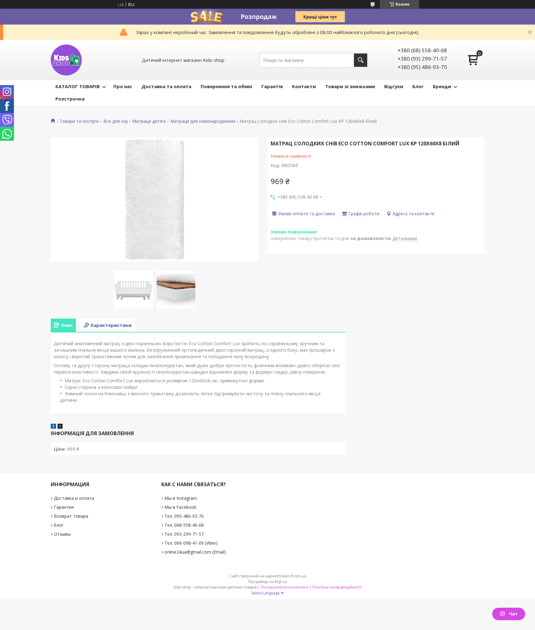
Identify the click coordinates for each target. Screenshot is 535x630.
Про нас (122, 86)
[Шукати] (360, 60)
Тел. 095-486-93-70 (184, 516)
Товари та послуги (79, 121)
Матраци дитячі (149, 121)
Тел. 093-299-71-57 (184, 534)
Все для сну (115, 121)
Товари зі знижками (350, 86)
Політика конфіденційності (337, 587)
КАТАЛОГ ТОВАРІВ (77, 86)
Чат (513, 614)
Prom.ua (298, 576)
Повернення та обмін (226, 86)
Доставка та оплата (166, 86)
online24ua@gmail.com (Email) (195, 552)
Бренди (442, 86)
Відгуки (393, 86)
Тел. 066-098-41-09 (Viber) (191, 543)
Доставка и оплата (74, 498)
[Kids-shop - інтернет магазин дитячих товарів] (66, 60)
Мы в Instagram (180, 498)
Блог (418, 86)
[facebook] (53, 427)
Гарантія (272, 86)
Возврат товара (71, 516)
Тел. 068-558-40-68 (184, 525)
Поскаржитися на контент (284, 587)
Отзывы (62, 534)
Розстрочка (70, 99)
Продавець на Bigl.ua (267, 581)
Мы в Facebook (180, 507)
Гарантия (64, 507)
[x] (60, 427)
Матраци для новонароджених (202, 121)
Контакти (304, 86)
